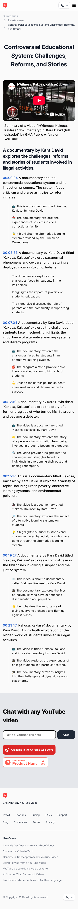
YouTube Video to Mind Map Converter (26, 868)
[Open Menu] (74, 5)
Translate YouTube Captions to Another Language (32, 880)
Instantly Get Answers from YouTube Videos (28, 845)
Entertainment (16, 20)
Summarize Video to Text (18, 851)
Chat (66, 734)
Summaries (10, 16)
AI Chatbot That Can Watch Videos (23, 874)
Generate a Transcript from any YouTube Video (30, 856)
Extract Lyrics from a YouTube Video (24, 862)
